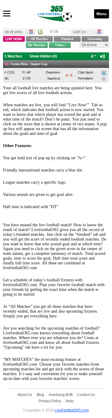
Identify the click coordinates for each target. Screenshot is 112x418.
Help (69, 401)
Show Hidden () (43, 56)
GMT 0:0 (79, 32)
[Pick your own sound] (103, 73)
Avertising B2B (61, 395)
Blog (40, 395)
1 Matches (13, 56)
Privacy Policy (50, 401)
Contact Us (86, 395)
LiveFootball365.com (72, 410)
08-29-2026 (13, 32)
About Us (24, 395)
